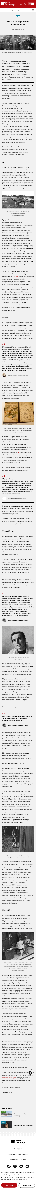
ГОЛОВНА (3, 10)
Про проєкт (18, 1149)
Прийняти (9, 1185)
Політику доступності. (19, 1179)
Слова (23, 10)
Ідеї (13, 10)
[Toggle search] (21, 4)
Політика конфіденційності (18, 1154)
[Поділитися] (30, 1073)
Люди (9, 10)
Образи (28, 10)
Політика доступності (18, 1159)
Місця (17, 10)
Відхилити (27, 1185)
